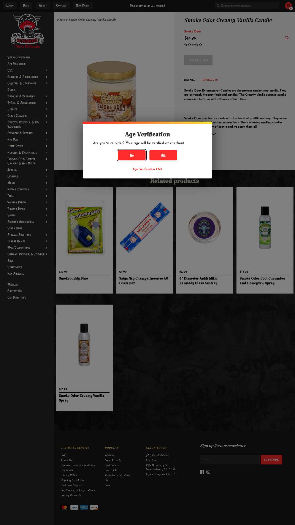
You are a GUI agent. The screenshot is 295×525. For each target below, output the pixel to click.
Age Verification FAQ (147, 169)
